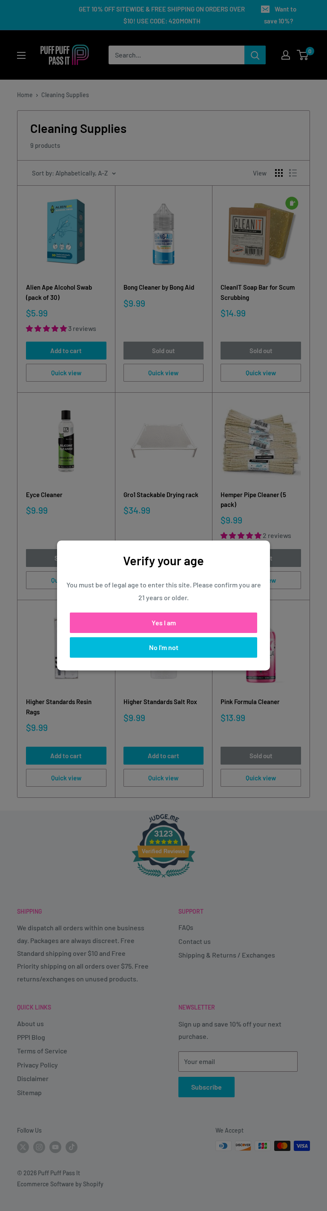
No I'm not (163, 647)
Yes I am (164, 622)
